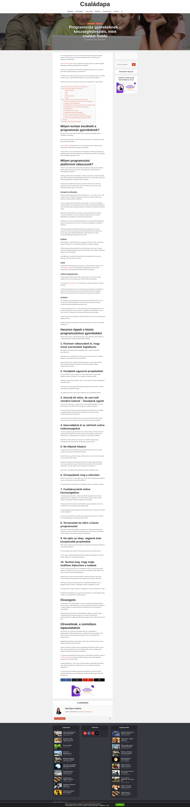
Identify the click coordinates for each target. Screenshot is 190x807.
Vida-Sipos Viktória (92, 39)
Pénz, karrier (89, 11)
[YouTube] (85, 733)
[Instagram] (97, 733)
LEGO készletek (73, 283)
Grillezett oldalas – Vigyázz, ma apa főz (126, 765)
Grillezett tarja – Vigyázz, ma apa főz (127, 739)
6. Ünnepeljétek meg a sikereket (71, 110)
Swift (66, 94)
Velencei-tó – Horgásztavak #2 (67, 752)
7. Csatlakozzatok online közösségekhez (73, 112)
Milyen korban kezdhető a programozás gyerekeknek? (74, 86)
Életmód (97, 11)
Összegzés (64, 119)
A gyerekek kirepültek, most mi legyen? (68, 791)
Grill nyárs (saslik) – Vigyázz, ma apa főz (68, 739)
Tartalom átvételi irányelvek (93, 801)
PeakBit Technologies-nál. (85, 711)
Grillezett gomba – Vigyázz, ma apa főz (68, 778)
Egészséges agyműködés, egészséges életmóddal (69, 765)
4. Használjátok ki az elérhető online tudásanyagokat (75, 106)
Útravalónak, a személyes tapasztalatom (71, 121)
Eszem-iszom (107, 11)
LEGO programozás (70, 95)
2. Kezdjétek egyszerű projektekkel (71, 103)
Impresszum (83, 801)
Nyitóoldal (70, 11)
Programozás (99, 23)
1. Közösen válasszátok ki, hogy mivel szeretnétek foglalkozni (78, 101)
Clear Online (65, 802)
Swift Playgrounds (65, 267)
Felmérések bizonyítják (66, 63)
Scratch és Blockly (69, 90)
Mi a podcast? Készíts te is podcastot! (127, 772)
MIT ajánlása (65, 145)
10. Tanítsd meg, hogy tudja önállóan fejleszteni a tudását (76, 117)
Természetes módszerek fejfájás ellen (69, 785)
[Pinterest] (93, 733)
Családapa (95, 4)
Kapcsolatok (78, 11)
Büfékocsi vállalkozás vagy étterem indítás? (68, 759)
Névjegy (101, 801)
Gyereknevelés (91, 23)
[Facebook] (89, 733)
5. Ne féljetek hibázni (68, 108)
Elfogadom (119, 804)
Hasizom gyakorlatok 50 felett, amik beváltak (69, 733)
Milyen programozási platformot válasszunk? (72, 88)
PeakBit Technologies (66, 657)
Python (66, 92)
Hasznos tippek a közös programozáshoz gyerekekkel (74, 99)
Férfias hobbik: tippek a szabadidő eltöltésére (127, 746)
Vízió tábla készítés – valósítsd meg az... (68, 772)
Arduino (66, 97)
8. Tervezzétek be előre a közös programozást (74, 114)
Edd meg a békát (67, 745)
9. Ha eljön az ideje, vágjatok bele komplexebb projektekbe (77, 116)
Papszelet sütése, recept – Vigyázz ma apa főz (127, 733)
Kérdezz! (116, 11)
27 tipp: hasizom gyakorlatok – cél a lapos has (127, 779)
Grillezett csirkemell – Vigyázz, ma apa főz (126, 786)
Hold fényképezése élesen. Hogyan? (126, 759)
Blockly (99, 195)
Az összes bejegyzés (60, 718)
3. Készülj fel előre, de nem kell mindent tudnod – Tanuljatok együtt (79, 105)
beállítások (102, 805)
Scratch (91, 195)
